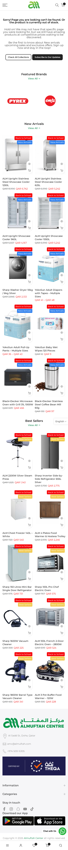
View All (33, 78)
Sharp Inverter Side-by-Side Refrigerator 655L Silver (49, 479)
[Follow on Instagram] (11, 809)
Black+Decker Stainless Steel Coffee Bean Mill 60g (49, 404)
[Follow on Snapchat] (18, 809)
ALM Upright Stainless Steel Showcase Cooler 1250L (16, 182)
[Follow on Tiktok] (32, 809)
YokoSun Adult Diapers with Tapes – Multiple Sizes (48, 293)
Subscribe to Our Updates (47, 57)
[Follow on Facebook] (4, 809)
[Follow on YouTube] (25, 809)
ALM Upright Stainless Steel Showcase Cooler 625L (48, 182)
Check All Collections (18, 57)
